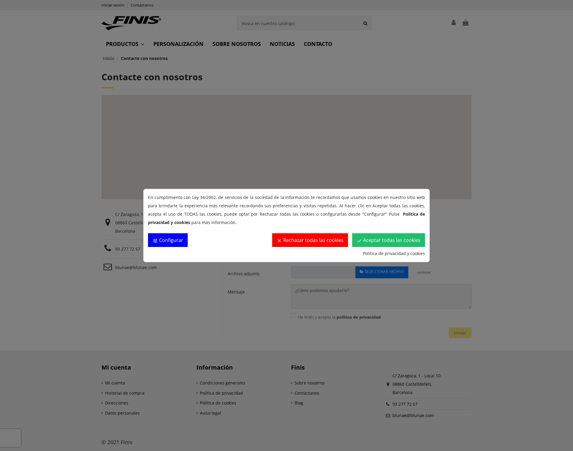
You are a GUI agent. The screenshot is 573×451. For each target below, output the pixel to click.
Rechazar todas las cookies (310, 240)
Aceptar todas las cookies (388, 240)
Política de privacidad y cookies (394, 253)
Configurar (168, 240)
